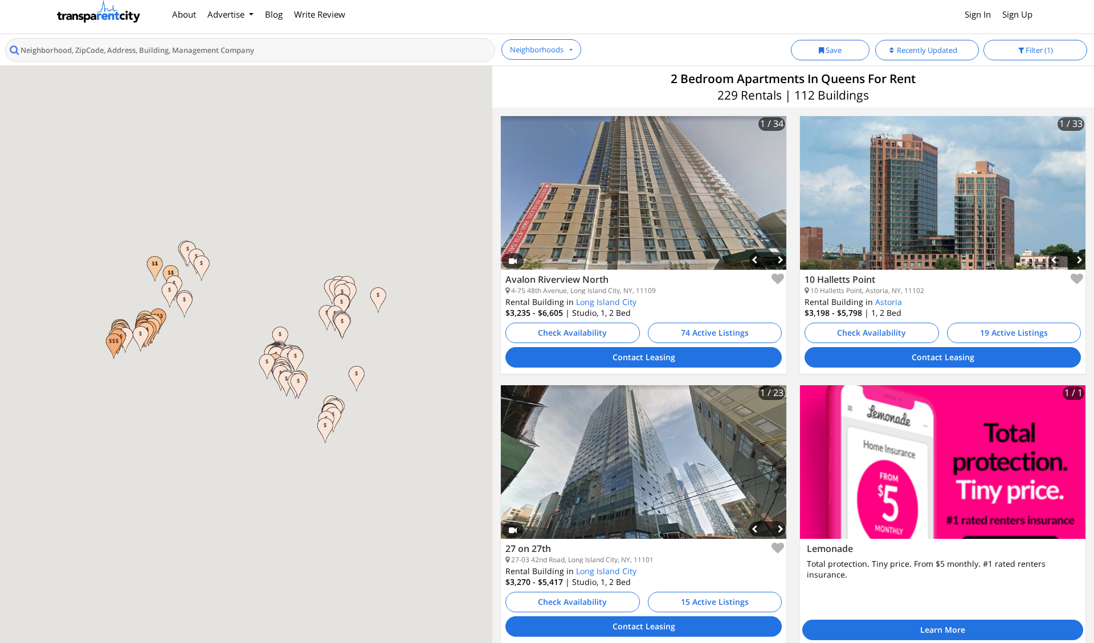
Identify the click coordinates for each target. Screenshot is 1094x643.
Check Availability (572, 332)
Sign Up (1017, 14)
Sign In (978, 14)
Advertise (227, 14)
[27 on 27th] (643, 470)
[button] (155, 269)
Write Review (319, 14)
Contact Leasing (644, 357)
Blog (274, 14)
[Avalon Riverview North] (643, 201)
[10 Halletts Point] (942, 201)
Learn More (942, 629)
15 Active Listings (715, 601)
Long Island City (606, 301)
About (184, 14)
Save (833, 50)
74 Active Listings (715, 332)
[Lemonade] (942, 462)
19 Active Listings (1014, 332)
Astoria (888, 301)
